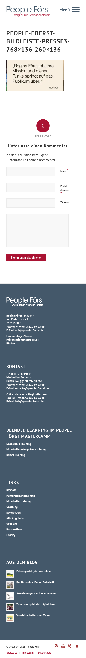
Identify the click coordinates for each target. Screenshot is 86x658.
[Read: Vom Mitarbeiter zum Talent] (10, 618)
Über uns (11, 523)
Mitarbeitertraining (18, 501)
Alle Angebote (15, 518)
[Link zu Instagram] (56, 648)
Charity (10, 535)
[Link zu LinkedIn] (76, 648)
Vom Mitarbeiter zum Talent (33, 615)
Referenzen (13, 512)
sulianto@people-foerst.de (32, 388)
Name (64, 170)
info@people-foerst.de (29, 330)
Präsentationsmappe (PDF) (22, 339)
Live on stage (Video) (19, 336)
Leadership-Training (18, 444)
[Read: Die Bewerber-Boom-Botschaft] (10, 585)
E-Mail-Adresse (64, 190)
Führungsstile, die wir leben (33, 571)
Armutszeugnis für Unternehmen (36, 593)
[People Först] (28, 11)
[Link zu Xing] (69, 648)
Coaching (12, 507)
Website (64, 202)
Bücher (10, 343)
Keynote (11, 490)
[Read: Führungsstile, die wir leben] (10, 574)
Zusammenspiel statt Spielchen (35, 604)
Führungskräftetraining (20, 495)
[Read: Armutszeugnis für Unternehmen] (10, 596)
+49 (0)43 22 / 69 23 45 (30, 326)
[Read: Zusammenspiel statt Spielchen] (10, 607)
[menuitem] (73, 9)
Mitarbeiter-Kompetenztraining (26, 449)
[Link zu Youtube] (63, 648)
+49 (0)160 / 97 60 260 (28, 381)
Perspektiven (14, 529)
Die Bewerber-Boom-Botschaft (35, 582)
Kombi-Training (15, 455)
